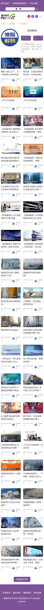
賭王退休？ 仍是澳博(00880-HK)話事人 (32, 417)
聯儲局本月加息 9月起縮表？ (10, 503)
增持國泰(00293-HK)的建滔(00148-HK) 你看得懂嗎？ (10, 561)
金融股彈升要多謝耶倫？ (32, 274)
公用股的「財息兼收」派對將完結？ (33, 302)
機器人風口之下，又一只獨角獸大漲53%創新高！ (11, 73)
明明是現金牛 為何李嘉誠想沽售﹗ (10, 532)
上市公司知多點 (8, 100)
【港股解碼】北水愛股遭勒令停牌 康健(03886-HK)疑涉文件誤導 (11, 217)
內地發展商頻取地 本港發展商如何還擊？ (10, 446)
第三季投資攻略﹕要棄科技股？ (33, 360)
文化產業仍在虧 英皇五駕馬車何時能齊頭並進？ (11, 188)
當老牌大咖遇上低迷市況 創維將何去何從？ (33, 188)
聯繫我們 (27, 593)
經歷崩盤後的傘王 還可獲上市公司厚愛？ (32, 389)
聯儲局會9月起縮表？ (10, 330)
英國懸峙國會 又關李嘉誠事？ (32, 503)
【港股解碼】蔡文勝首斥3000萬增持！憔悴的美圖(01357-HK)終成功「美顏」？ (33, 130)
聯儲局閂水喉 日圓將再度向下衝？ (10, 274)
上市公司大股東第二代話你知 (33, 446)
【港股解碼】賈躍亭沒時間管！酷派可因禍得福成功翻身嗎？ (11, 245)
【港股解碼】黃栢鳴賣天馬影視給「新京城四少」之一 (33, 245)
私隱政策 (7, 593)
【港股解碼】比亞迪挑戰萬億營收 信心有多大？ (33, 217)
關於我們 (17, 593)
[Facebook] (32, 16)
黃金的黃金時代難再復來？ (11, 302)
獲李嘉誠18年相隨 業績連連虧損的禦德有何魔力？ (11, 159)
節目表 (12, 24)
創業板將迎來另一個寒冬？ (11, 475)
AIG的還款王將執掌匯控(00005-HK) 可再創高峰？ (32, 331)
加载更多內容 (22, 579)
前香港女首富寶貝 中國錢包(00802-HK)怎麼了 (10, 389)
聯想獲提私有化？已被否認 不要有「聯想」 (33, 561)
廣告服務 (37, 593)
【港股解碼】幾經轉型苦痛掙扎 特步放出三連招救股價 (11, 130)
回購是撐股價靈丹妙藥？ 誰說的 (32, 532)
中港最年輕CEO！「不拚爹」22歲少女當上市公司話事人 (33, 475)
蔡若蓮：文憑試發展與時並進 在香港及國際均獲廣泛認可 (33, 73)
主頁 (3, 24)
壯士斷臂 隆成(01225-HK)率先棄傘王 (10, 417)
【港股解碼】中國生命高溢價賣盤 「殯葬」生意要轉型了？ (33, 159)
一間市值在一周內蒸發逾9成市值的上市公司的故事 (11, 360)
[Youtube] (28, 16)
